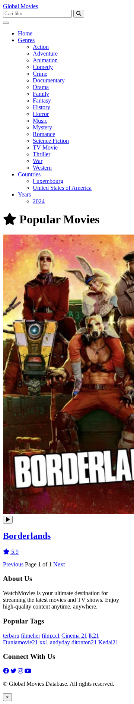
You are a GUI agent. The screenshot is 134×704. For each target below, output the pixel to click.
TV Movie (45, 147)
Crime (40, 73)
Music (40, 120)
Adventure (45, 53)
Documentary (49, 80)
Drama (41, 87)
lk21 (94, 635)
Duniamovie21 (20, 642)
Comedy (43, 67)
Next (59, 564)
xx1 (43, 642)
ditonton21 (84, 642)
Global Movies (20, 6)
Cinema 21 (74, 635)
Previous (13, 564)
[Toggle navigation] (6, 23)
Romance (44, 134)
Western (42, 167)
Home (25, 33)
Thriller (41, 154)
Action (41, 47)
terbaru (11, 635)
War (37, 161)
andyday (60, 642)
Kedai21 (108, 642)
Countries (29, 174)
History (41, 107)
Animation (45, 60)
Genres (26, 40)
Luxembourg (48, 181)
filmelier (30, 635)
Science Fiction (51, 141)
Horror (41, 114)
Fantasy (42, 100)
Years (24, 194)
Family (41, 94)
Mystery (42, 127)
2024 (39, 201)
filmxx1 (51, 635)
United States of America (62, 188)
